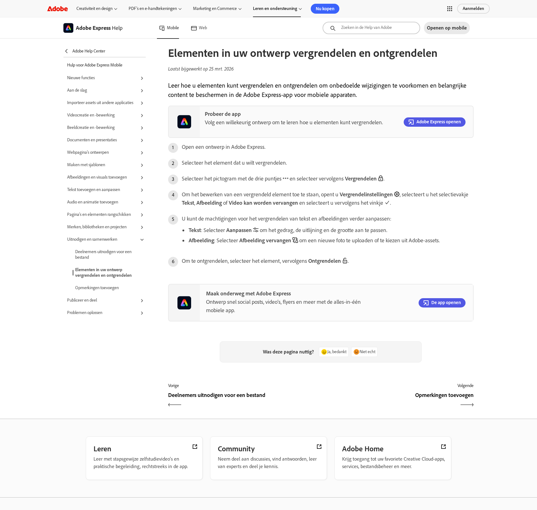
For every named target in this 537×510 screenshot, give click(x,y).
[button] (450, 9)
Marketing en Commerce (215, 8)
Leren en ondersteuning (275, 8)
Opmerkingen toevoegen (97, 287)
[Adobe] (57, 8)
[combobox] (371, 28)
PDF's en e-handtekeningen (153, 8)
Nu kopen (325, 8)
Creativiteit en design (94, 8)
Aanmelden (473, 8)
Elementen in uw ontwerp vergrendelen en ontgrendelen (103, 272)
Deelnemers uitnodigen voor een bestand (103, 254)
